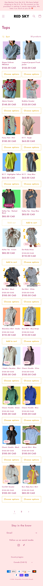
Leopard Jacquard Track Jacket (31, 63)
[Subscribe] (36, 533)
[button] (3, 16)
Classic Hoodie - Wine (30, 368)
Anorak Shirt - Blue (29, 447)
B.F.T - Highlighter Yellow (11, 174)
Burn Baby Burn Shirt (30, 487)
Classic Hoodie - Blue (30, 408)
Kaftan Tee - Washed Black (9, 212)
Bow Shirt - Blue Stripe (30, 329)
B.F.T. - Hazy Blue (28, 174)
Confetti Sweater (8, 487)
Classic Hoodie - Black (10, 447)
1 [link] (14, 511)
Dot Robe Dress (28, 250)
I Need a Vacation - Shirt (11, 368)
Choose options (11, 74)
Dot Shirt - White (28, 289)
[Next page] (28, 512)
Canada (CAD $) (20, 562)
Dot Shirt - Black (8, 289)
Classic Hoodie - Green (11, 408)
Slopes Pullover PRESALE (8, 63)
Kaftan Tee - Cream (9, 250)
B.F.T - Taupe (27, 138)
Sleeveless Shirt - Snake (11, 329)
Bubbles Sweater (28, 101)
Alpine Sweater (8, 101)
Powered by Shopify (27, 579)
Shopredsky (18, 579)
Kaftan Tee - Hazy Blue (30, 211)
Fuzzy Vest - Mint (8, 138)
